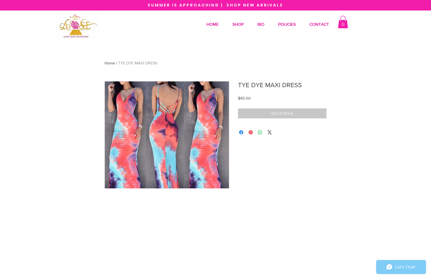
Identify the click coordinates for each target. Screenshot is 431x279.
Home (110, 63)
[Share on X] (270, 132)
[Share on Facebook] (241, 132)
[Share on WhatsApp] (260, 132)
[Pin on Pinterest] (251, 132)
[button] (343, 22)
